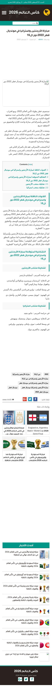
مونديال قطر (13, 387)
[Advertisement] (26, 60)
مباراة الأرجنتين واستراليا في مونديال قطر (33, 383)
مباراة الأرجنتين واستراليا (21, 374)
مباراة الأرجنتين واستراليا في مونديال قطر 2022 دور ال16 (27, 33)
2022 (46, 374)
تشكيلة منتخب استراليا (37, 187)
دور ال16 (37, 374)
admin (40, 39)
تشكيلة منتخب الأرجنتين (37, 184)
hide (30, 164)
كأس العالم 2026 (24, 12)
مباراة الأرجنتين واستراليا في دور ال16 (35, 379)
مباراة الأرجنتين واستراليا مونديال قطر (35, 387)
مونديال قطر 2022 (41, 392)
